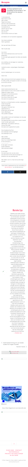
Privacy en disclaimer (14, 453)
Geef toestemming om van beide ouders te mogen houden (13, 343)
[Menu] (26, 2)
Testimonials (14, 452)
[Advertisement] (14, 190)
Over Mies (10, 450)
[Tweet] (20, 171)
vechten (22, 6)
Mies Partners (14, 6)
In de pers (14, 455)
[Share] (7, 171)
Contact (18, 450)
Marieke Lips (18, 210)
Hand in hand (20, 346)
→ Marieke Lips (18, 333)
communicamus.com (14, 461)
